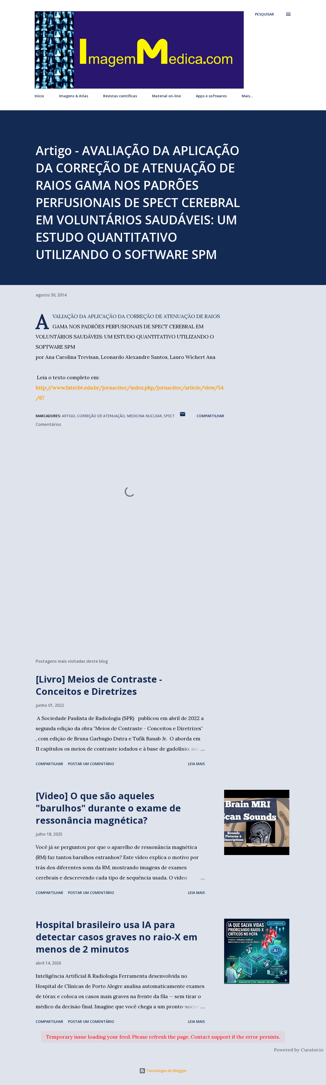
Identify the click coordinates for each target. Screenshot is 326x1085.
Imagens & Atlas (73, 95)
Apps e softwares (211, 95)
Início (39, 95)
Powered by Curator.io (298, 1050)
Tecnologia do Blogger (166, 1070)
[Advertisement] (122, 595)
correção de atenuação (101, 415)
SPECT (169, 415)
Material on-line (166, 95)
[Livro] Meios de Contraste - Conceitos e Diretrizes (99, 685)
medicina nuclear (144, 415)
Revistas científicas (120, 95)
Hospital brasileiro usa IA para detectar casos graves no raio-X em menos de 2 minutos (116, 936)
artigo (68, 415)
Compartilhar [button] (210, 415)
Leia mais (196, 763)
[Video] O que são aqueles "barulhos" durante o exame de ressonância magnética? (108, 808)
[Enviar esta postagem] (183, 415)
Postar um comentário (91, 763)
